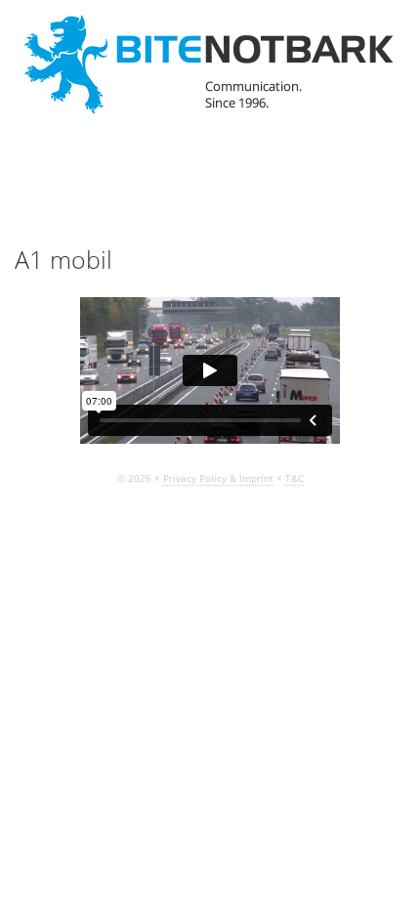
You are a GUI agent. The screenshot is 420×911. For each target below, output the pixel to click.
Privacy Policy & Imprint (218, 478)
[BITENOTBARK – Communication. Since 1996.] (210, 62)
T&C (294, 478)
